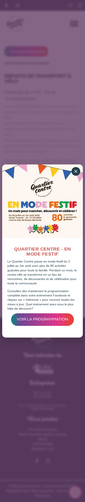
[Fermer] (75, 171)
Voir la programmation (42, 319)
